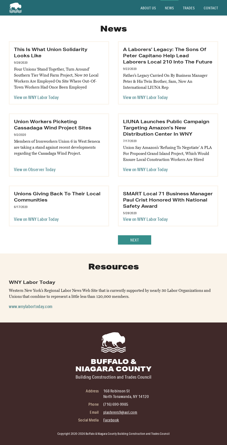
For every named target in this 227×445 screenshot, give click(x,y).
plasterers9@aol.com (120, 412)
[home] (15, 8)
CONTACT (211, 8)
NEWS (169, 8)
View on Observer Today (34, 169)
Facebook (111, 419)
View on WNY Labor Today (36, 97)
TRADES (189, 8)
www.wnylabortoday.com (31, 306)
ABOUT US (148, 8)
